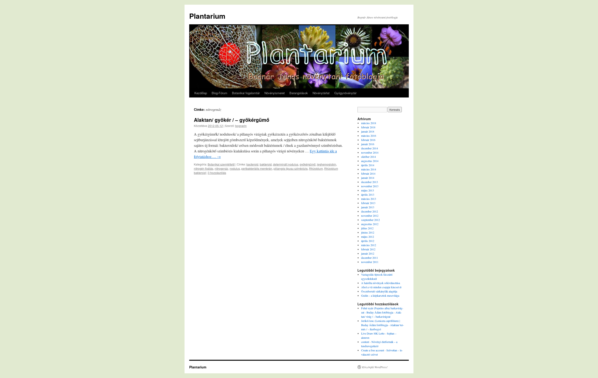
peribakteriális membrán (256, 168)
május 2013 (367, 190)
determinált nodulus (285, 164)
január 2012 (367, 253)
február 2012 (368, 249)
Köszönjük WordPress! (375, 367)
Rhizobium (316, 168)
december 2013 (369, 182)
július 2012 (367, 228)
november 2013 (369, 186)
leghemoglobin (326, 164)
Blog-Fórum (219, 93)
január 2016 (367, 144)
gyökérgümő (308, 164)
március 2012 (368, 245)
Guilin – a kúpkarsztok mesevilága (380, 295)
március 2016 (368, 135)
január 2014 (367, 178)
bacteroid (252, 164)
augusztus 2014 (369, 161)
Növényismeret (274, 93)
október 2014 (368, 156)
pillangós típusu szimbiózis (291, 168)
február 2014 (368, 173)
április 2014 (367, 165)
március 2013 (368, 199)
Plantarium (207, 16)
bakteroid (266, 164)
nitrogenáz (221, 168)
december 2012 (369, 211)
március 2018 (368, 123)
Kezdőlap (200, 93)
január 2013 (367, 207)
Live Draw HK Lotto (372, 333)
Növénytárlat (321, 93)
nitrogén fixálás (203, 168)
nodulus (235, 168)
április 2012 (367, 241)
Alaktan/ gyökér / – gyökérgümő (231, 119)
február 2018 (368, 127)
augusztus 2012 (369, 224)
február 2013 (368, 203)
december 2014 (369, 148)
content (365, 342)
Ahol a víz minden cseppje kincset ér (381, 287)
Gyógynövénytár (345, 93)
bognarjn (241, 126)
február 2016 (368, 140)
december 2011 (369, 257)
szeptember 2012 (370, 220)
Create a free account (372, 350)
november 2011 (369, 262)
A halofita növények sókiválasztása (380, 283)
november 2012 (369, 215)
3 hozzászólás (217, 173)
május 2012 (367, 236)
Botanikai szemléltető (221, 164)
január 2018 (367, 131)
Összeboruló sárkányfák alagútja (379, 291)
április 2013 (367, 194)
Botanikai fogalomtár (246, 93)
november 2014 (369, 152)
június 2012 (367, 232)
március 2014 (368, 169)
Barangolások (298, 93)
